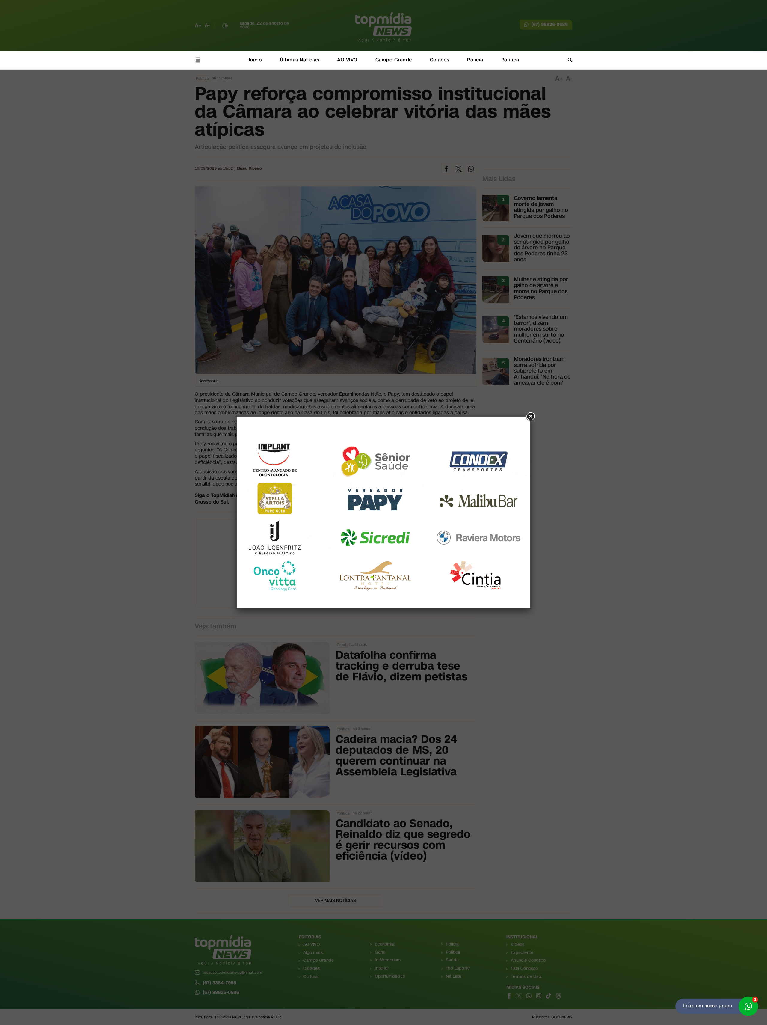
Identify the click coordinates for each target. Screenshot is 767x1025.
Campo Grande (393, 59)
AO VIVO (347, 59)
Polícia (475, 59)
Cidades (439, 59)
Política (510, 59)
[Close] (530, 416)
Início (255, 59)
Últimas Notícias (299, 59)
